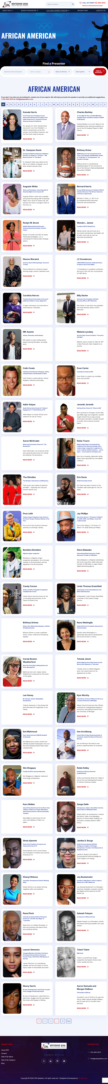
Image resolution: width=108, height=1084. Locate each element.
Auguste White (30, 186)
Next (68, 1021)
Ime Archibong (84, 731)
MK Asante (28, 331)
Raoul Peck (28, 913)
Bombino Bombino (32, 549)
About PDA (7, 10)
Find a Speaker (98, 72)
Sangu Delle (83, 804)
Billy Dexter (82, 295)
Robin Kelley (83, 767)
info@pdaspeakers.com (99, 1058)
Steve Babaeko (84, 549)
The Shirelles (29, 477)
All (3, 104)
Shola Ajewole (30, 840)
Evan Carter (83, 368)
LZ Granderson (84, 259)
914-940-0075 (96, 1052)
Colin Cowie (29, 368)
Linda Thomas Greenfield (89, 586)
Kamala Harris (30, 112)
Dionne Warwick (31, 259)
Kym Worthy (83, 695)
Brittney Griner (84, 150)
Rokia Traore (83, 440)
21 (62, 1021)
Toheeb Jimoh (84, 658)
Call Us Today (93, 3)
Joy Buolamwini (84, 876)
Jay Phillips (82, 513)
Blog (2, 1063)
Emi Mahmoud (30, 731)
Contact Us (100, 10)
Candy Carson (30, 586)
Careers (4, 1053)
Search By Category (8, 1060)
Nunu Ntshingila (85, 622)
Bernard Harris (84, 186)
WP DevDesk (82, 1078)
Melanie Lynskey (85, 331)
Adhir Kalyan (29, 404)
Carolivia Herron (31, 295)
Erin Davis (82, 477)
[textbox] (39, 71)
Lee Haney (28, 695)
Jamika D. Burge (85, 840)
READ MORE (27, 139)
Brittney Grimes (30, 622)
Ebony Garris (29, 985)
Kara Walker (29, 804)
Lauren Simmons (31, 949)
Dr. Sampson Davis (32, 150)
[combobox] (39, 71)
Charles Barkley (84, 112)
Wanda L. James (85, 222)
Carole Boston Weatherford (30, 660)
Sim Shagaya (29, 767)
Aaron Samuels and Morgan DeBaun (86, 987)
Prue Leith (28, 513)
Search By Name (7, 1057)
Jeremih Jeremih (85, 404)
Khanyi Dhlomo (30, 876)
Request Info (83, 10)
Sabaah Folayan (85, 913)
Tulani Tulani (83, 949)
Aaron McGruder (31, 440)
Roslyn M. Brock (31, 222)
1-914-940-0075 (7, 99)
